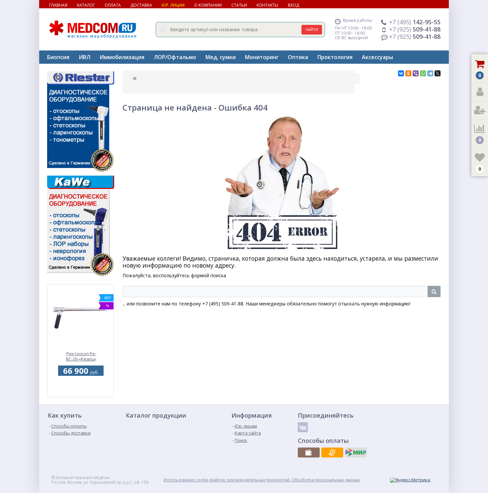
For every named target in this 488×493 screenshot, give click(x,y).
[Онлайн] (356, 452)
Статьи (239, 5)
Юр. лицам (173, 5)
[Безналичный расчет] (332, 452)
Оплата (113, 5)
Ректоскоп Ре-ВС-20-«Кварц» (81, 356)
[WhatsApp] (423, 73)
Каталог (86, 5)
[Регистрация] (479, 110)
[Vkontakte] (303, 427)
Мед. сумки (220, 57)
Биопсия (58, 57)
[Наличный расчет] (309, 452)
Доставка (141, 5)
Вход (293, 5)
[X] (438, 73)
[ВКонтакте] (401, 73)
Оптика (298, 57)
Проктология (335, 57)
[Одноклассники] (408, 73)
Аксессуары (377, 57)
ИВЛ (84, 57)
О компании (208, 5)
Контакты (267, 5)
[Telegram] (430, 73)
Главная (58, 5)
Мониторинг (262, 57)
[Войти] (479, 92)
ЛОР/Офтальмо (175, 57)
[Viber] (416, 73)
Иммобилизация (122, 57)
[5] (79, 393)
